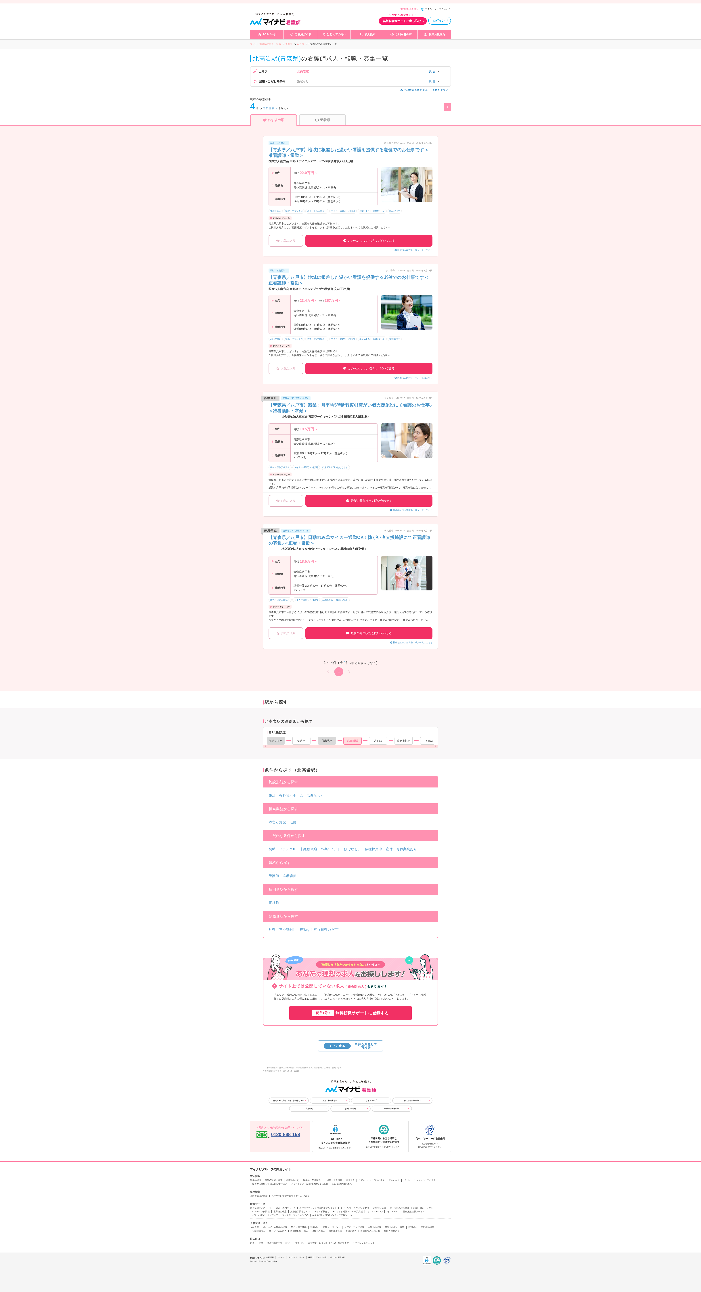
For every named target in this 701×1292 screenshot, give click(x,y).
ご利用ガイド (303, 34)
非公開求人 (270, 108)
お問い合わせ (350, 1109)
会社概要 (270, 1257)
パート (406, 1180)
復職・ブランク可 (282, 849)
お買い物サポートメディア (265, 1215)
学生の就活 (255, 1180)
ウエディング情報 (261, 1211)
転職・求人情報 (334, 1180)
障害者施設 (277, 822)
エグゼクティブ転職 (354, 1227)
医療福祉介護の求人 (342, 1184)
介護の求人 (351, 1231)
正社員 (274, 903)
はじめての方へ (336, 34)
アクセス (281, 1257)
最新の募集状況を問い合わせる (371, 500)
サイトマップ (371, 1101)
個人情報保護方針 (337, 1257)
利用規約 (309, 1109)
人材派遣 (254, 1227)
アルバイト (394, 1180)
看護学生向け (292, 1180)
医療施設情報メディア (414, 1211)
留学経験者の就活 (273, 1180)
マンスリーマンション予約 (295, 1215)
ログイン (439, 20)
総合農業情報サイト (300, 1211)
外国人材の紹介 (391, 1231)
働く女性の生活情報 (399, 1208)
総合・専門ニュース (286, 1208)
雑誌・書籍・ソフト (423, 1208)
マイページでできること (438, 8)
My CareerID (392, 1211)
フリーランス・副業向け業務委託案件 (309, 1184)
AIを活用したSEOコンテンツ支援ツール (332, 1215)
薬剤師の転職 (427, 1227)
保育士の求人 (318, 1231)
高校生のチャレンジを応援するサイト (318, 1208)
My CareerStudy (375, 1211)
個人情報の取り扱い (412, 1101)
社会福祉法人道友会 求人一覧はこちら (412, 510)
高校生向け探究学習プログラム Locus (290, 1196)
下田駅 (429, 740)
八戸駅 (378, 740)
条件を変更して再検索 (353, 1046)
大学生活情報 (379, 1208)
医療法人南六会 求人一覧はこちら (414, 250)
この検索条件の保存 (415, 89)
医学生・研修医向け (313, 1180)
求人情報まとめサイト (261, 1208)
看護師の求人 (258, 1231)
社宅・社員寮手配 (340, 1243)
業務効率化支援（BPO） (279, 1243)
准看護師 (290, 876)
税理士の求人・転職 (395, 1227)
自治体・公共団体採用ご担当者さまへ (288, 1101)
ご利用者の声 (403, 34)
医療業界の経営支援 (370, 1231)
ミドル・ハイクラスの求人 (372, 1180)
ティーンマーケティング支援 (354, 1208)
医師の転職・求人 (299, 1231)
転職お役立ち (437, 34)
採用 (310, 1257)
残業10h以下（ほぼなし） (341, 849)
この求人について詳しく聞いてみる (371, 240)
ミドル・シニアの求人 (425, 1180)
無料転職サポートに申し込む (402, 20)
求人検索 (370, 34)
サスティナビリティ (296, 1257)
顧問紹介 (412, 1227)
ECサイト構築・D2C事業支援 (348, 1211)
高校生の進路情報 (259, 1196)
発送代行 (299, 1243)
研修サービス (256, 1243)
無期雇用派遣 (335, 1231)
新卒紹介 (314, 1227)
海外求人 (350, 1180)
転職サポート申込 (391, 1109)
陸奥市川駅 (403, 740)
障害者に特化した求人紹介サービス (269, 1184)
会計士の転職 (374, 1227)
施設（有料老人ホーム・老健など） (296, 795)
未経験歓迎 (308, 849)
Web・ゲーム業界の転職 (275, 1227)
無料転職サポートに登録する (352, 1013)
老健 (293, 822)
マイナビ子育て (321, 1211)
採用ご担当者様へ (409, 9)
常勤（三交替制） (282, 930)
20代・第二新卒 (299, 1227)
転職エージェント (331, 1227)
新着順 (325, 120)
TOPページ (270, 34)
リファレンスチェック (364, 1243)
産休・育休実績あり (401, 849)
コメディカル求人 (278, 1231)
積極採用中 (373, 849)
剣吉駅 (301, 740)
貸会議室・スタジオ (317, 1243)
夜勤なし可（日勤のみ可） (320, 930)
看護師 (274, 876)
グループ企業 (321, 1257)
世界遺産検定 (280, 1211)
